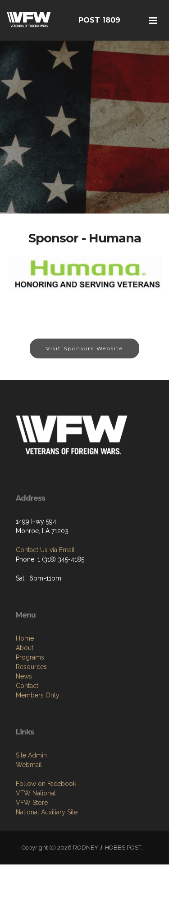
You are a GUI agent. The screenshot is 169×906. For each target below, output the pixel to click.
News (24, 676)
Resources (31, 666)
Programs (30, 657)
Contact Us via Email (45, 549)
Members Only (37, 695)
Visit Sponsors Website (84, 348)
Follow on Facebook (46, 783)
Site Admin (31, 755)
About (24, 647)
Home (25, 638)
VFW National (36, 793)
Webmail (29, 764)
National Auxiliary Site (47, 812)
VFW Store (32, 802)
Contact (27, 685)
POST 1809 (99, 20)
